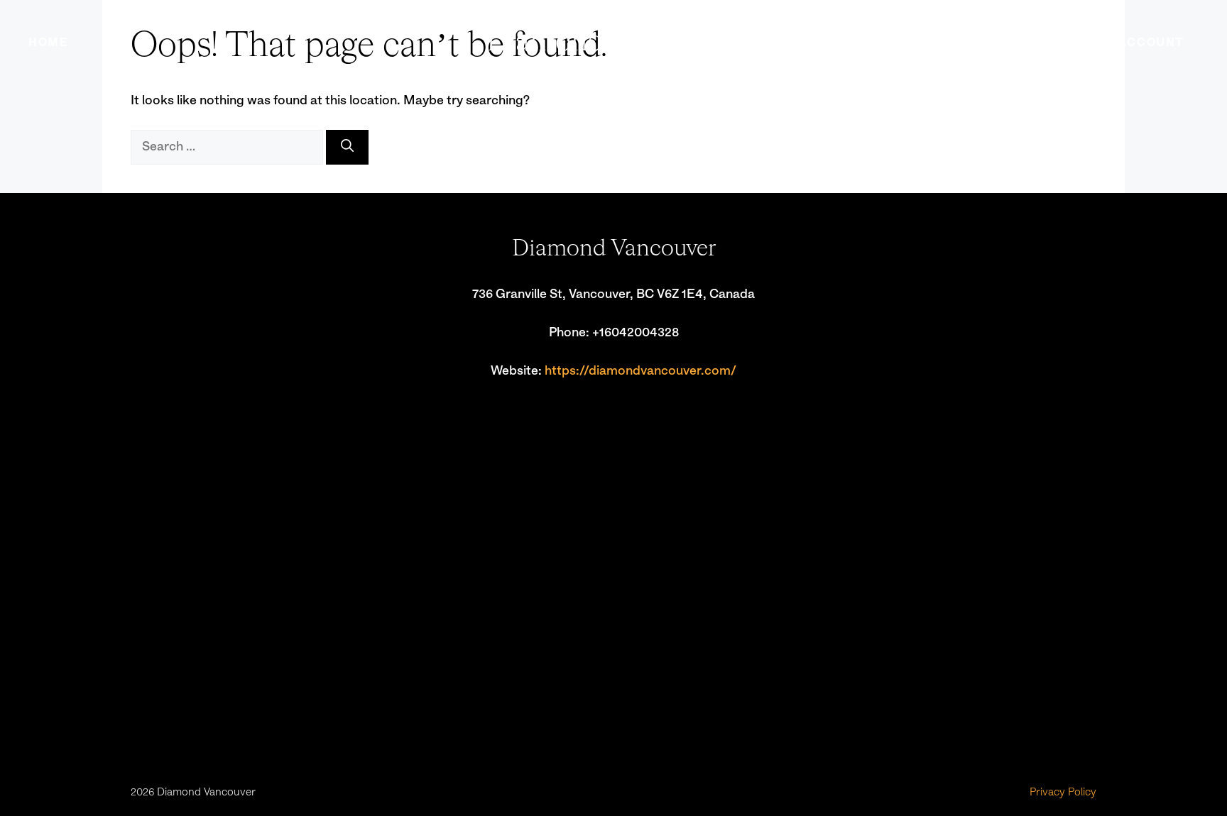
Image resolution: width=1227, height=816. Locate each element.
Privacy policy (1063, 792)
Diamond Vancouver (613, 42)
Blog (1071, 42)
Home (48, 42)
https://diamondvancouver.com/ (640, 371)
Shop (1007, 42)
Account (1151, 42)
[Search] (347, 147)
